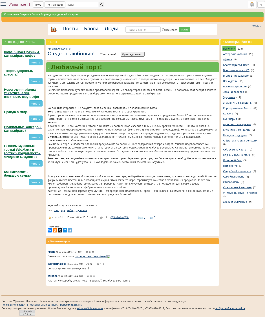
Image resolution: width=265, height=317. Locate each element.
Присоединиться (132, 54)
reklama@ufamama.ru (90, 308)
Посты (70, 28)
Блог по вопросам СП (236, 70)
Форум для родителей (54, 14)
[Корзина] (252, 4)
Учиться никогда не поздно (240, 192)
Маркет (73, 14)
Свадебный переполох (237, 171)
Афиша (227, 59)
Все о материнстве (235, 86)
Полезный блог (232, 160)
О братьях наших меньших (240, 140)
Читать (35, 62)
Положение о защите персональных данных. (29, 304)
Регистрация (55, 4)
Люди (111, 28)
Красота (228, 113)
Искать (184, 29)
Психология (230, 165)
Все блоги (229, 48)
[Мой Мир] (65, 230)
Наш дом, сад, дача (235, 135)
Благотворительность (236, 64)
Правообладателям (70, 304)
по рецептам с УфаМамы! (91, 256)
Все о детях (230, 81)
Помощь (256, 25)
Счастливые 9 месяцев (237, 187)
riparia (51, 251)
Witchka (53, 275)
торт (56, 210)
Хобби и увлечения (235, 201)
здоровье (81, 210)
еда (63, 210)
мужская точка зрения (237, 124)
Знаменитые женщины (237, 102)
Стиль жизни (231, 182)
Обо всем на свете (234, 149)
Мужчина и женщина (236, 129)
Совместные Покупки (16, 14)
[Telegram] (70, 230)
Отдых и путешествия (237, 155)
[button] (3, 4)
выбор (70, 210)
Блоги (35, 14)
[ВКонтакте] (50, 230)
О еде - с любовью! (71, 53)
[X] (60, 230)
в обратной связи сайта (230, 308)
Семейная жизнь (233, 176)
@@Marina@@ (120, 217)
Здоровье (229, 97)
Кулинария (230, 119)
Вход (38, 4)
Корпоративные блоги (237, 108)
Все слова (171, 30)
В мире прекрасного (236, 75)
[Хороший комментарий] (87, 252)
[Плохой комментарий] (92, 252)
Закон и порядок (233, 92)
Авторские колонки (59, 48)
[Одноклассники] (55, 230)
